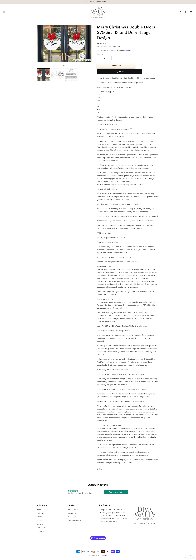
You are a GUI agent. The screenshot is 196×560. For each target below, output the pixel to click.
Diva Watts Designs (100, 555)
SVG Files (40, 517)
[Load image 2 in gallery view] (57, 74)
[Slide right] (69, 65)
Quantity (100, 54)
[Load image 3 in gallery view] (71, 74)
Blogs (39, 520)
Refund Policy (73, 513)
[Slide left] (60, 65)
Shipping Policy (73, 517)
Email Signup (41, 531)
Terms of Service (74, 520)
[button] (4, 12)
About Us (40, 524)
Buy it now (119, 72)
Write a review (115, 492)
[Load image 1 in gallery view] (43, 74)
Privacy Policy (73, 510)
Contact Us (41, 528)
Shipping (100, 46)
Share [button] (101, 469)
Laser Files (41, 513)
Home (39, 510)
